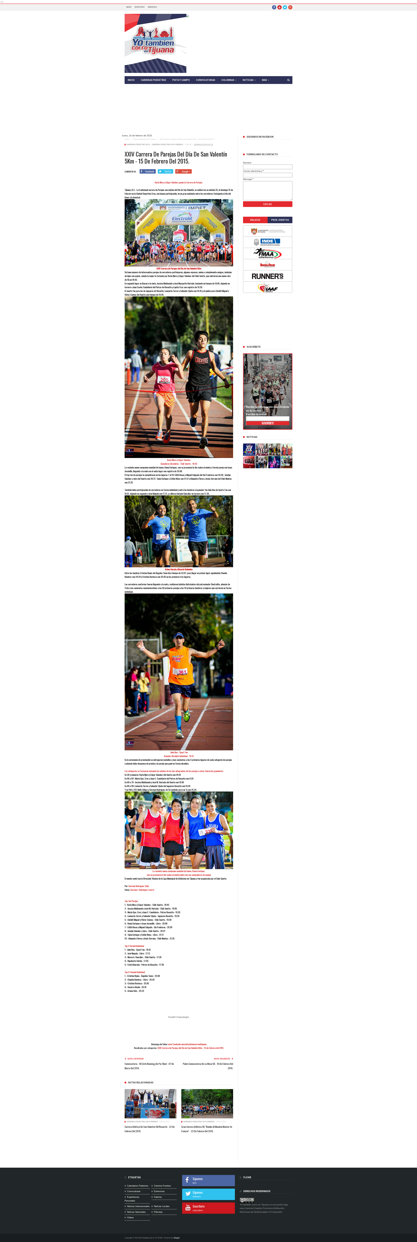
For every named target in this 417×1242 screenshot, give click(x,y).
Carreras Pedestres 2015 (138, 144)
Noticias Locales (162, 1206)
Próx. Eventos (280, 220)
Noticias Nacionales (136, 1212)
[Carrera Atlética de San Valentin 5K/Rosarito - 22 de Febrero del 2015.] (150, 1103)
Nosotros (139, 7)
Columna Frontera (162, 1186)
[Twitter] (285, 7)
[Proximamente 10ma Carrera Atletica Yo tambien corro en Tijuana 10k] (249, 450)
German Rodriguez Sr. (203, 144)
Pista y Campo (181, 80)
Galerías (158, 1197)
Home (127, 139)
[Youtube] (279, 7)
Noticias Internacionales (138, 1206)
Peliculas (158, 1212)
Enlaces (255, 220)
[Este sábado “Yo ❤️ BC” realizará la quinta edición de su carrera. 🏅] (287, 462)
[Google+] (290, 7)
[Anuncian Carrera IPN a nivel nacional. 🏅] (262, 450)
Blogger (177, 1238)
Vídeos (130, 1217)
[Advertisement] (211, 111)
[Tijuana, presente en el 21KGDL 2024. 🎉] (262, 462)
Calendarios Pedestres (137, 1186)
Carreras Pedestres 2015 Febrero (144, 139)
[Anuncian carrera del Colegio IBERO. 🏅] (249, 462)
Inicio (128, 7)
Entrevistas (159, 1191)
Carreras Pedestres (153, 80)
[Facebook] (274, 7)
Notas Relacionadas (140, 1082)
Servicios (152, 7)
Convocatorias (205, 80)
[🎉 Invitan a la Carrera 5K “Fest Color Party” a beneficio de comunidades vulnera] (274, 450)
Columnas (227, 80)
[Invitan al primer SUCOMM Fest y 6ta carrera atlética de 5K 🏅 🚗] (287, 450)
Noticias (248, 80)
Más (264, 80)
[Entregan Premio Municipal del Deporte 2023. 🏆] (274, 462)
